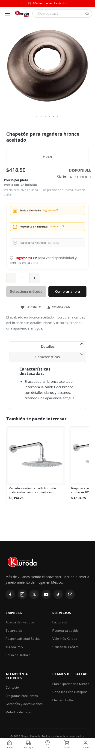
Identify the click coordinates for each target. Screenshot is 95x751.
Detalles (47, 346)
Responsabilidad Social (23, 639)
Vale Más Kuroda (64, 639)
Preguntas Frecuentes (22, 696)
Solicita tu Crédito (65, 647)
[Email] (70, 594)
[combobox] (62, 13)
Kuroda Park (14, 647)
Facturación (60, 622)
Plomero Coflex (63, 700)
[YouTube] (46, 594)
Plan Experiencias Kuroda (70, 684)
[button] (37, 117)
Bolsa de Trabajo (18, 655)
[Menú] (7, 13)
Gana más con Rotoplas (69, 692)
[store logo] (22, 13)
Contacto (12, 687)
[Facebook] (10, 594)
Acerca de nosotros (20, 622)
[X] (34, 594)
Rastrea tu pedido (65, 630)
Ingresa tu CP (26, 258)
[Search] (87, 13)
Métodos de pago (18, 712)
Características (47, 356)
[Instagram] (22, 594)
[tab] (47, 346)
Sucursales (14, 630)
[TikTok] (58, 594)
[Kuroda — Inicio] (22, 570)
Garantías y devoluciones (24, 704)
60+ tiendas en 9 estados (50, 3)
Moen (47, 157)
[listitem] (35, 464)
